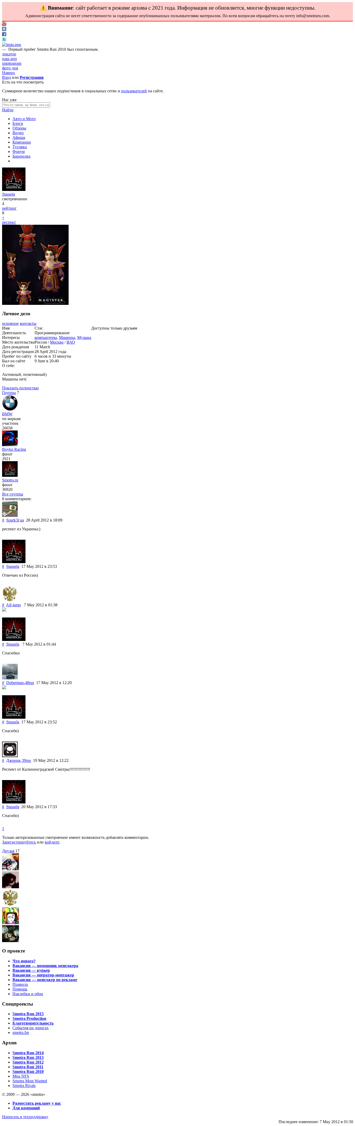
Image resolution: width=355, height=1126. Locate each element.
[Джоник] (10, 756)
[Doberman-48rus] (10, 678)
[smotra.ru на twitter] (4, 40)
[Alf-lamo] (10, 600)
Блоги (17, 123)
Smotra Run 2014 (28, 1053)
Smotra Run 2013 (28, 1057)
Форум (18, 151)
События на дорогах (30, 1028)
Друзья (8, 851)
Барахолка (21, 156)
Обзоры (19, 128)
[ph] (10, 923)
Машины (67, 337)
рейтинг (9, 208)
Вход (6, 77)
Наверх (8, 72)
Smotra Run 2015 (28, 1014)
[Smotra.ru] (10, 475)
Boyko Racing (14, 449)
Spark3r (12, 520)
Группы (9, 392)
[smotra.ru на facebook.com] (4, 35)
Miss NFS (20, 1076)
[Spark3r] (10, 515)
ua (22, 520)
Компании (21, 142)
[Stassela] (13, 189)
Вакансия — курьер (31, 970)
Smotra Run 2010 (28, 1071)
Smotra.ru (10, 480)
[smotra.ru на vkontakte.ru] (4, 29)
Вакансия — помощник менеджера (45, 965)
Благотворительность (33, 1023)
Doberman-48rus (20, 682)
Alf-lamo (13, 605)
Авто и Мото (24, 119)
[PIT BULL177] (10, 887)
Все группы (12, 494)
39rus (26, 760)
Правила (20, 984)
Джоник (13, 760)
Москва (56, 342)
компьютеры (46, 337)
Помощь (19, 989)
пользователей (134, 91)
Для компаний (26, 1108)
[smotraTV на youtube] (4, 24)
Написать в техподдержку (25, 1117)
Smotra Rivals (24, 1085)
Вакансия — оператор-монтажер (43, 975)
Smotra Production (29, 1018)
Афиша (18, 137)
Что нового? (24, 961)
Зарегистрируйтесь (19, 842)
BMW (7, 414)
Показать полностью (20, 388)
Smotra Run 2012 (28, 1062)
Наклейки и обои (27, 994)
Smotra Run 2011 (27, 1067)
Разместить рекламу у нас (36, 1103)
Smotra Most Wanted (29, 1081)
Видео (18, 133)
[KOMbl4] (10, 940)
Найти (8, 110)
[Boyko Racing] (10, 444)
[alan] (10, 869)
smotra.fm (20, 1032)
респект (9, 222)
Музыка (84, 337)
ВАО (71, 342)
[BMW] (10, 409)
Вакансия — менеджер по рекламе (44, 979)
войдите (52, 842)
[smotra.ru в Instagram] (11, 44)
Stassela (8, 194)
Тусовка (19, 147)
